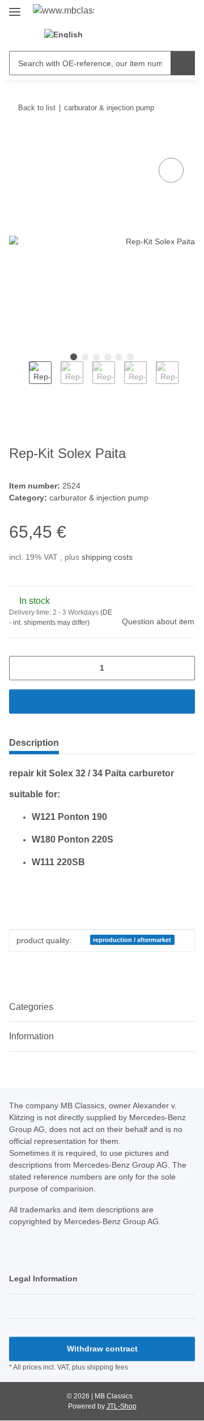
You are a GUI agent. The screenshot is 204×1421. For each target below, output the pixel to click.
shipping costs (107, 557)
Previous (19, 380)
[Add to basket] (18, 142)
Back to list (37, 107)
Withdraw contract (102, 1348)
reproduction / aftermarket (132, 939)
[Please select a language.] (70, 34)
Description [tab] (34, 743)
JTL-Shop (122, 1406)
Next (188, 380)
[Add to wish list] (171, 170)
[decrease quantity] (22, 668)
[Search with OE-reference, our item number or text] (183, 63)
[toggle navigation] (14, 7)
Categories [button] (31, 1007)
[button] (114, 34)
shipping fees (107, 1367)
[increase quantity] (182, 668)
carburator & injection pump (98, 497)
